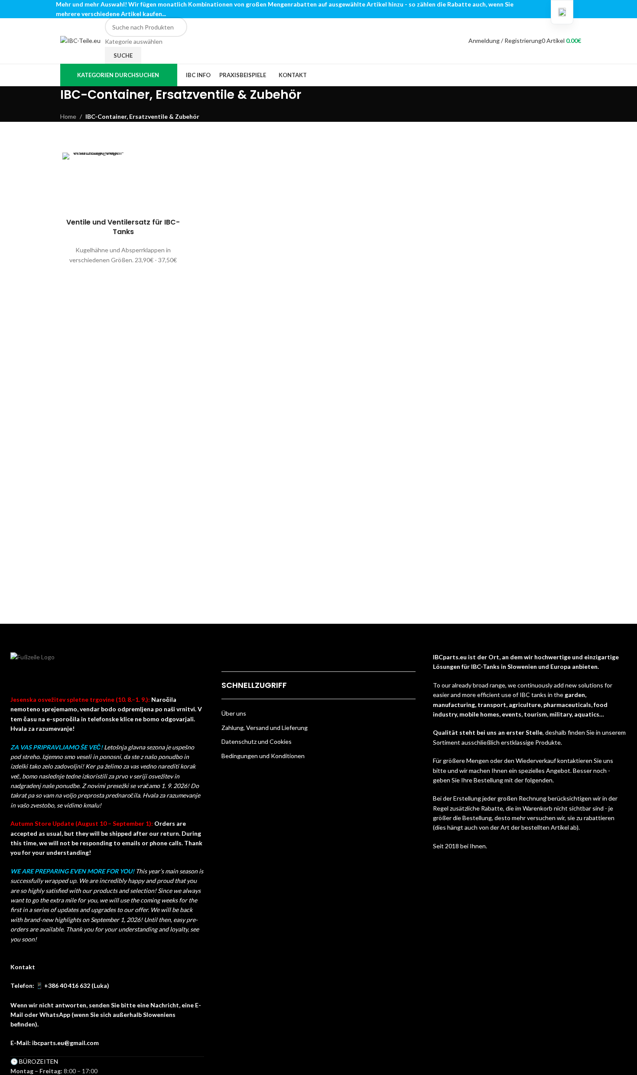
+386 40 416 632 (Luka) (76, 985)
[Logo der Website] (80, 40)
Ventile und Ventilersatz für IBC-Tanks (123, 227)
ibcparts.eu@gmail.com (65, 1042)
